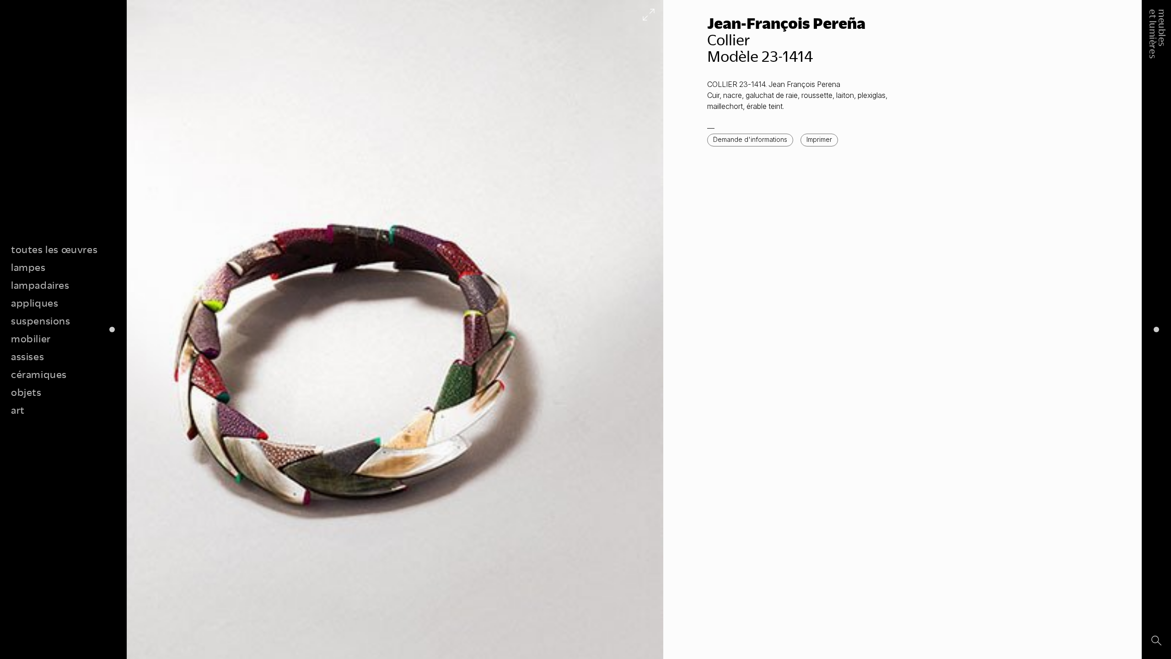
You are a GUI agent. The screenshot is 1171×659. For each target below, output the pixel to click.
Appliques (34, 302)
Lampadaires (40, 285)
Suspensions (40, 320)
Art (18, 410)
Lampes (28, 267)
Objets (26, 392)
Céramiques (39, 374)
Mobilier (31, 338)
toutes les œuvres (54, 249)
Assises (27, 356)
